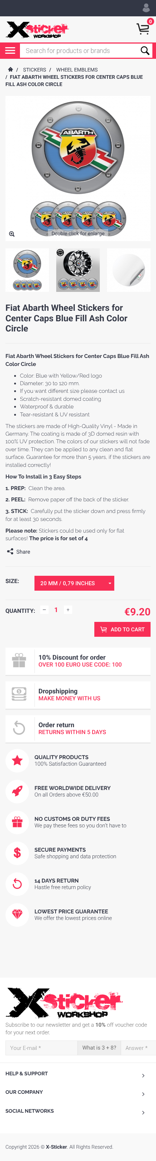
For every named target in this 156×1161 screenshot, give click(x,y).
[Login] (146, 8)
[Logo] (78, 1003)
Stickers (34, 70)
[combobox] (74, 583)
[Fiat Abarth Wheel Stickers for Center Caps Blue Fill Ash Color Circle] (11, 234)
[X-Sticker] (37, 29)
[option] (27, 270)
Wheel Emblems (77, 70)
